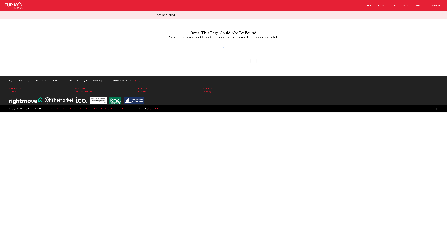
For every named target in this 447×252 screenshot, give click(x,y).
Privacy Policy (56, 109)
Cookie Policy (85, 109)
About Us (407, 5)
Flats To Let (14, 92)
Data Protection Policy (100, 109)
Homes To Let (15, 88)
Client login (208, 92)
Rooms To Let (80, 88)
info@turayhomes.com (140, 81)
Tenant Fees (115, 109)
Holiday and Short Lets (83, 92)
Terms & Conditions (70, 109)
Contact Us (420, 5)
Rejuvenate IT (153, 109)
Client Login (435, 5)
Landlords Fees (128, 109)
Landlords (382, 5)
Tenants (394, 5)
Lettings (367, 5)
